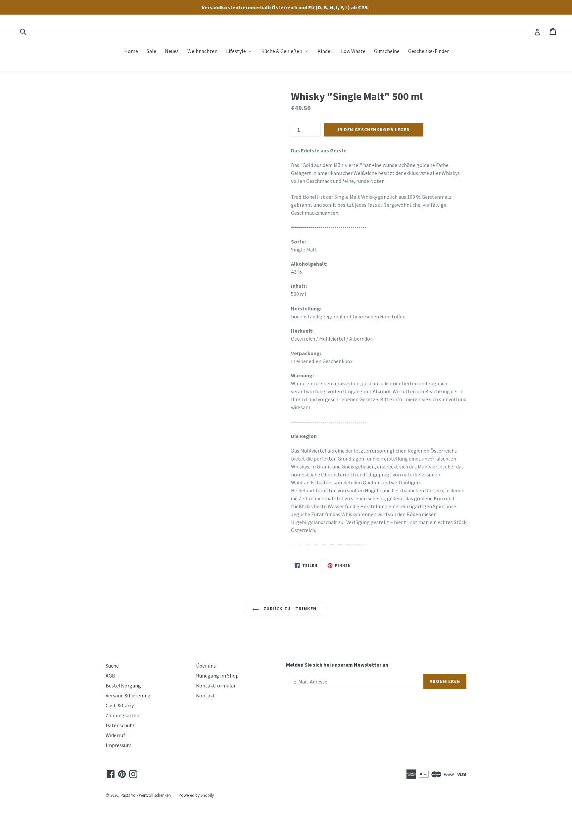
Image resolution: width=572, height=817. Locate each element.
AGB (110, 675)
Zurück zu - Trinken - (291, 609)
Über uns (206, 665)
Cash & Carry (120, 705)
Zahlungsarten (122, 715)
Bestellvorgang (123, 685)
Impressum (118, 745)
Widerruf (115, 735)
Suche (112, 665)
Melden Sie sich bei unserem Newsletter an (337, 665)
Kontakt (205, 695)
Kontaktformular (216, 685)
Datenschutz (120, 725)
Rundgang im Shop (217, 675)
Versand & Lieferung (128, 695)
